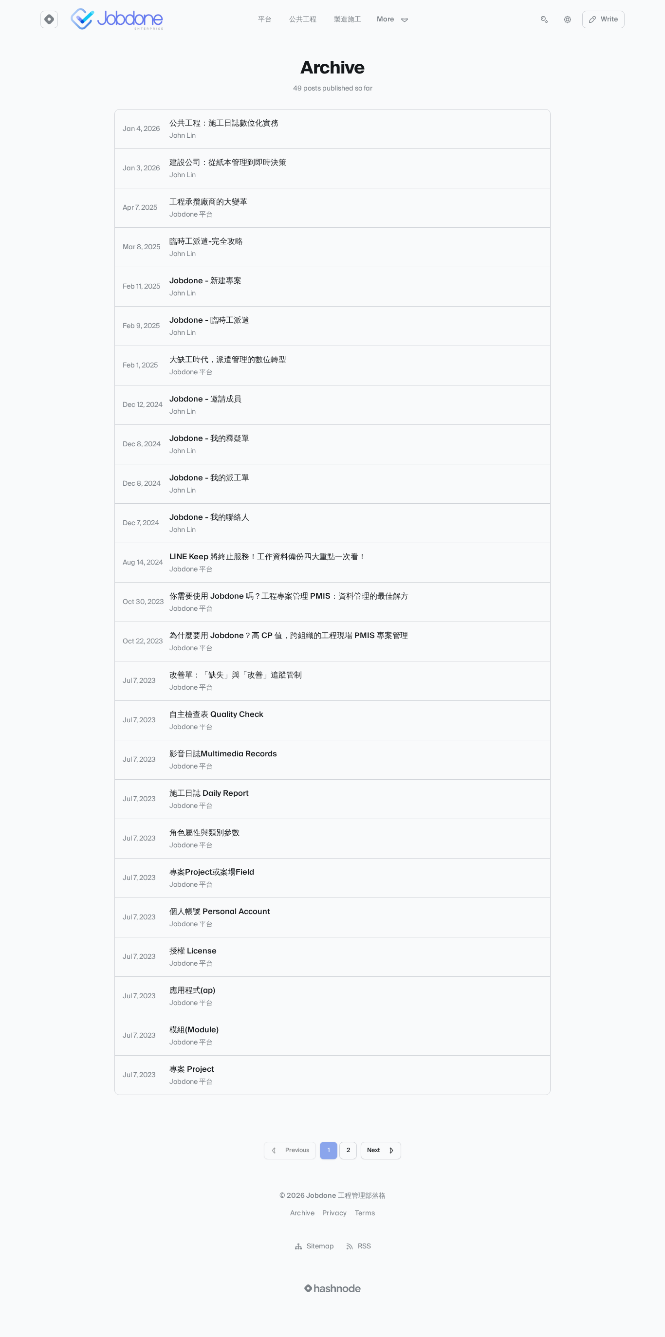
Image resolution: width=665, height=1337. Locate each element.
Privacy (334, 1213)
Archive (302, 1213)
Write (609, 19)
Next (373, 1150)
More (385, 19)
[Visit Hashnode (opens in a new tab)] (332, 1288)
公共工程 (302, 19)
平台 (265, 19)
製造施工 (347, 19)
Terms (365, 1213)
